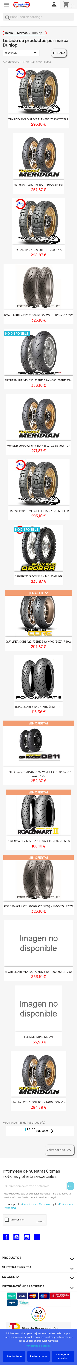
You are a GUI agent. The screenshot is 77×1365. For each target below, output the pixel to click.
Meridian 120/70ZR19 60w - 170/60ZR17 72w (38, 1102)
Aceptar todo (14, 1356)
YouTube (16, 1237)
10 (34, 1129)
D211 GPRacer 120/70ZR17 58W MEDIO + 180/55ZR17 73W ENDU (39, 774)
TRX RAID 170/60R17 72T (38, 1037)
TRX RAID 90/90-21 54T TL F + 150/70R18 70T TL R (38, 119)
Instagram (27, 1237)
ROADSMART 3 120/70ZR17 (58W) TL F (38, 707)
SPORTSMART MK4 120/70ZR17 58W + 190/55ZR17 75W (39, 972)
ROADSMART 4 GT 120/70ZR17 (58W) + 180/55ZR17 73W (38, 906)
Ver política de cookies (38, 1345)
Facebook (6, 1237)
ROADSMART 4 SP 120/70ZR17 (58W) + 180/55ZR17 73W (38, 315)
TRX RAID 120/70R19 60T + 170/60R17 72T (38, 250)
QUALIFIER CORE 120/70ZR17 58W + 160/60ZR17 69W (38, 641)
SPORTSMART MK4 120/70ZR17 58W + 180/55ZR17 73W (38, 380)
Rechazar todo (38, 1356)
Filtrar (59, 53)
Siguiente (46, 1131)
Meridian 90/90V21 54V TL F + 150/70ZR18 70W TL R (38, 445)
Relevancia (21, 53)
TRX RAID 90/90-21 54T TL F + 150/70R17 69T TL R (38, 511)
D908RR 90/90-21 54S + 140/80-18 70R (39, 576)
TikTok (37, 1237)
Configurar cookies (62, 1356)
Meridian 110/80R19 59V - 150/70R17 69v (38, 184)
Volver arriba (60, 1150)
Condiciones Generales (37, 1204)
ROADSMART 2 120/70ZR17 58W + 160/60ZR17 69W (38, 841)
